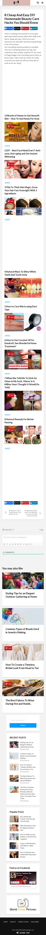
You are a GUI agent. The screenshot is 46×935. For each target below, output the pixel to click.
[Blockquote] (20, 544)
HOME (5, 922)
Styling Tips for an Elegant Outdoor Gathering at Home (21, 595)
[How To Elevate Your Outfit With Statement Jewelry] (14, 854)
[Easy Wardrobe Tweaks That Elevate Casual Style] (14, 819)
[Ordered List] (15, 544)
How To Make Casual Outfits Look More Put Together (28, 837)
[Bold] (4, 544)
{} (28, 544)
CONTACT (13, 922)
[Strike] (12, 544)
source (7, 146)
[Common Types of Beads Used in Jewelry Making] (14, 756)
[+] (31, 544)
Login (41, 530)
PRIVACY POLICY (23, 922)
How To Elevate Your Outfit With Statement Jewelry (28, 854)
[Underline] (9, 544)
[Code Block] (23, 544)
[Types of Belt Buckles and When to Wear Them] (14, 845)
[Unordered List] (17, 544)
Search (23, 725)
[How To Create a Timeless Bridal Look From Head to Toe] (14, 767)
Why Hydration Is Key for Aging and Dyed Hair (28, 828)
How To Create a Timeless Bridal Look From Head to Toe (22, 666)
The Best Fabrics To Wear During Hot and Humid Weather (27, 778)
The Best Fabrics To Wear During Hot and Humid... (20, 702)
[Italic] (7, 544)
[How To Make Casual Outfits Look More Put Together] (14, 837)
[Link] (25, 544)
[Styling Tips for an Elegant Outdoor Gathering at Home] (14, 745)
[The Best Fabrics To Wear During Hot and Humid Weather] (14, 778)
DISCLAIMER (35, 922)
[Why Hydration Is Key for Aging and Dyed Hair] (14, 828)
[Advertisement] (23, 89)
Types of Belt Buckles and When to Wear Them (28, 845)
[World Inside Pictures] (23, 904)
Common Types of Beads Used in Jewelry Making (22, 630)
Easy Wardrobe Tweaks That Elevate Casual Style (27, 819)
